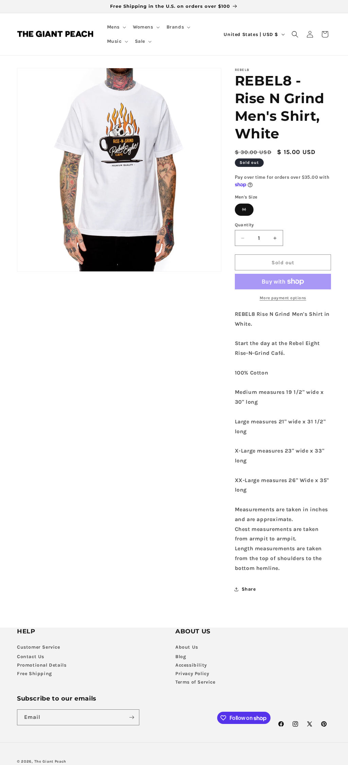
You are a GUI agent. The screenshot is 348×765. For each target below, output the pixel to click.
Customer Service (38, 647)
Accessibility (191, 665)
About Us (186, 647)
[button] (116, 27)
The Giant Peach (50, 761)
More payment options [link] (283, 297)
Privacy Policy (192, 673)
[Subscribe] (131, 717)
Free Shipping (34, 673)
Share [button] (249, 589)
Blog (180, 656)
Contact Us (30, 656)
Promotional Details (41, 665)
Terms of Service (195, 682)
